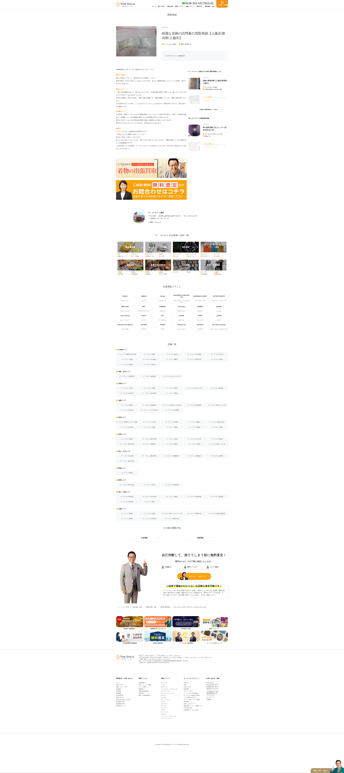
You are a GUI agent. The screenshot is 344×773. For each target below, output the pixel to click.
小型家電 (204, 274)
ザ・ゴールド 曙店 (149, 501)
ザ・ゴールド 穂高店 (217, 439)
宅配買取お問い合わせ (212, 688)
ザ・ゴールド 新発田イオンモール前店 (127, 422)
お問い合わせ (119, 697)
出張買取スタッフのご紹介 (191, 710)
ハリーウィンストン (166, 718)
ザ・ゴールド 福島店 (127, 405)
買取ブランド (190, 6)
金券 (188, 272)
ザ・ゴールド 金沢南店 (217, 456)
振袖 (119, 272)
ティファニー (165, 712)
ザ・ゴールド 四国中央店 (194, 513)
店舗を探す (170, 6)
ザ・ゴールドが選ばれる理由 (192, 695)
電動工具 (217, 274)
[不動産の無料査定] (158, 637)
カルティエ (190, 256)
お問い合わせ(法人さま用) (123, 699)
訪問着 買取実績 (165, 607)
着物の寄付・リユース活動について (193, 705)
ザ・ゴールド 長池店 (127, 439)
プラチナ (134, 254)
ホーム (154, 6)
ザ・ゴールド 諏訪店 (172, 444)
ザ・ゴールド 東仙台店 (127, 393)
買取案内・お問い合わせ (124, 678)
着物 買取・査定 (137, 607)
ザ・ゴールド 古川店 (127, 388)
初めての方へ (162, 6)
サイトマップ (210, 697)
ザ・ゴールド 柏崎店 (194, 427)
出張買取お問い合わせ (212, 686)
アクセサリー (205, 256)
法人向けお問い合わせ (212, 684)
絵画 (220, 89)
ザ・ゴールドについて (191, 678)
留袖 (133, 272)
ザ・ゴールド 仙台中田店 (150, 393)
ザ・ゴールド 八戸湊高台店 (127, 376)
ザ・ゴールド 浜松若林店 (172, 484)
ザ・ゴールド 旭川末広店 (194, 359)
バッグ (216, 254)
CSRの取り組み (188, 708)
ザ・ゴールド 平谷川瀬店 (172, 410)
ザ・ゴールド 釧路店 (127, 364)
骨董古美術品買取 (143, 691)
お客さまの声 (187, 687)
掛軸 (147, 272)
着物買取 (141, 689)
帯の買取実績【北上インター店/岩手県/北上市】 (215, 129)
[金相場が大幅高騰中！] (129, 623)
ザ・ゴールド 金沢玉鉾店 (127, 461)
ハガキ (175, 272)
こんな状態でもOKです (190, 697)
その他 (161, 256)
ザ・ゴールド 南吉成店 (217, 388)
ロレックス (177, 254)
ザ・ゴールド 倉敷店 (172, 496)
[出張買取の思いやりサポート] (158, 623)
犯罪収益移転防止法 (211, 693)
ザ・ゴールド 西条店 (127, 518)
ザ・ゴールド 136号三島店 (127, 484)
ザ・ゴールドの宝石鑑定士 (191, 693)
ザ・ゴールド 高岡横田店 (172, 456)
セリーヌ (163, 705)
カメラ (203, 272)
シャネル (163, 697)
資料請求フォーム (121, 705)
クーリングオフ (210, 695)
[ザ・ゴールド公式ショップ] (214, 637)
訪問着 (187, 44)
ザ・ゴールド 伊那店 (194, 444)
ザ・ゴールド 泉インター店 (194, 388)
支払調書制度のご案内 (212, 692)
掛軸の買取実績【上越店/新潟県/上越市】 (215, 82)
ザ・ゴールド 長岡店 (172, 427)
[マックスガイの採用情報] (186, 637)
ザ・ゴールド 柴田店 (172, 393)
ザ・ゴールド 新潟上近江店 (216, 422)
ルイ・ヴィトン (165, 699)
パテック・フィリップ (167, 693)
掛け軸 (216, 89)
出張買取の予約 (120, 701)
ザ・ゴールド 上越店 (170, 44)
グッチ (163, 701)
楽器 (216, 272)
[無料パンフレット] (214, 623)
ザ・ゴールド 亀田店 (194, 422)
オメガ (175, 256)
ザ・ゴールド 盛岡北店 (149, 376)
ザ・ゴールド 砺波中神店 (150, 456)
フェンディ (164, 708)
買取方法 (199, 6)
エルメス (204, 254)
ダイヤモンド (149, 254)
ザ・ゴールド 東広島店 (127, 501)
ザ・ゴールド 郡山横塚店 (194, 405)
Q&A (213, 6)
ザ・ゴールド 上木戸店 (149, 422)
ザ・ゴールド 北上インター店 (213, 134)
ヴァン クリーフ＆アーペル (168, 716)
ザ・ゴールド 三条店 (149, 427)
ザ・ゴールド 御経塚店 (194, 456)
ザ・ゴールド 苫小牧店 (149, 359)
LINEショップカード (189, 703)
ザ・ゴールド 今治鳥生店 (150, 518)
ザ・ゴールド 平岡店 (217, 354)
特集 (185, 684)
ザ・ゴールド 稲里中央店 (150, 439)
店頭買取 (118, 689)
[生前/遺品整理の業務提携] (129, 637)
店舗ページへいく (155, 222)
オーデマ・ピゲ (165, 691)
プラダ (163, 710)
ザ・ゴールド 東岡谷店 (149, 444)
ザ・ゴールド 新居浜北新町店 (217, 513)
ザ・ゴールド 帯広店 (149, 364)
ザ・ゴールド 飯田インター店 (217, 444)
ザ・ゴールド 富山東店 (127, 456)
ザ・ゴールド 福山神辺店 (194, 496)
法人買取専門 (119, 695)
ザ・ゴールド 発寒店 (149, 354)
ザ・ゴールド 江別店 (127, 359)
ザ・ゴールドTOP (123, 607)
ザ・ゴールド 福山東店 (217, 496)
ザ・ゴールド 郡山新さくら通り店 (172, 405)
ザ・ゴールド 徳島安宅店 (172, 518)
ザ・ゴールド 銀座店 (127, 473)
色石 (161, 254)
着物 (182, 44)
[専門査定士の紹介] (186, 623)
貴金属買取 (142, 682)
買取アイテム (179, 6)
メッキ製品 (135, 256)
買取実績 (207, 6)
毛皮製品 (134, 274)
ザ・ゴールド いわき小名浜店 (149, 410)
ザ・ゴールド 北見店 (217, 359)
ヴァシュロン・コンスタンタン (169, 689)
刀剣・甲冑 (163, 274)
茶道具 (147, 274)
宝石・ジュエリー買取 (145, 684)
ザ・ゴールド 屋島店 (127, 513)
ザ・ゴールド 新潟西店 (172, 422)
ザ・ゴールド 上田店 (172, 439)
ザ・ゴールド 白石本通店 (194, 354)
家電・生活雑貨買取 (144, 695)
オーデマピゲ (191, 254)
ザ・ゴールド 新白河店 (127, 410)
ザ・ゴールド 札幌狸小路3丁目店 (127, 354)
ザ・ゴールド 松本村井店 (127, 444)
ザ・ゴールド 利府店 (172, 388)
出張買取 (118, 691)
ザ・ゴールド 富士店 (149, 484)
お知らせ (186, 682)
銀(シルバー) (122, 256)
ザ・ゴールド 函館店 (172, 359)
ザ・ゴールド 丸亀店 (149, 513)
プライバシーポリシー (212, 690)
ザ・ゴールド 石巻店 (149, 388)
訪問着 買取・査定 (151, 607)
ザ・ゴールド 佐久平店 (194, 439)
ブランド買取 (142, 687)
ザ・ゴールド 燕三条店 (127, 427)
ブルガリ (163, 714)
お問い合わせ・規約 (213, 678)
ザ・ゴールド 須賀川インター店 (217, 405)
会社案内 (186, 701)
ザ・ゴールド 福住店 (172, 354)
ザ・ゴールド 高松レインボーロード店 (172, 513)
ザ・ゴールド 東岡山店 (127, 496)
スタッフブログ (188, 691)
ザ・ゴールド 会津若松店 (150, 405)
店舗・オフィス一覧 (121, 687)
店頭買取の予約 (120, 703)
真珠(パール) (149, 256)
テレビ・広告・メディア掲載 (192, 699)
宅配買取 (118, 693)
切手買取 (141, 693)
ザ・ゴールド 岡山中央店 (150, 496)
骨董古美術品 (209, 89)
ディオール (164, 703)
